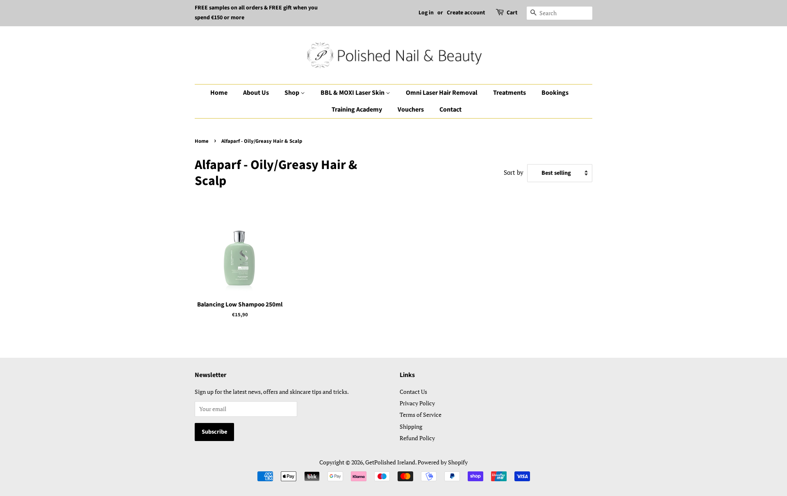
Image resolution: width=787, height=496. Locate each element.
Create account (466, 13)
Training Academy (357, 109)
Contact (450, 109)
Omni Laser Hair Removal (442, 92)
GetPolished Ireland (390, 462)
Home (218, 92)
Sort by (513, 172)
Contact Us (413, 391)
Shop (292, 92)
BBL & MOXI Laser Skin (353, 92)
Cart (512, 13)
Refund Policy (417, 438)
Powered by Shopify (443, 462)
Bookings (555, 92)
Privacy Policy (417, 403)
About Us (256, 92)
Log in (426, 13)
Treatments (509, 92)
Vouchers (411, 109)
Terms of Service (420, 414)
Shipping (411, 426)
